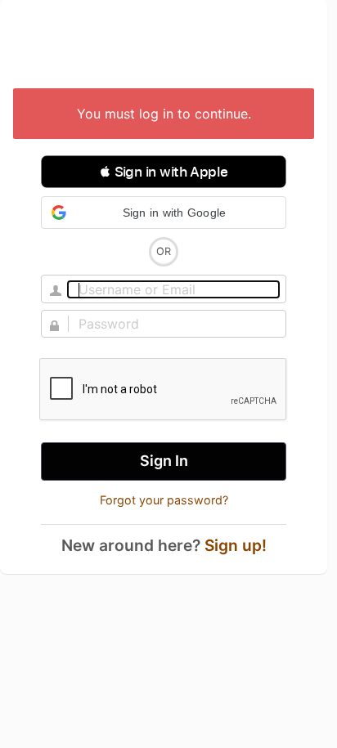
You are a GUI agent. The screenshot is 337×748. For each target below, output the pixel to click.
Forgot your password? (164, 500)
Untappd (164, 46)
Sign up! (235, 545)
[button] (163, 171)
